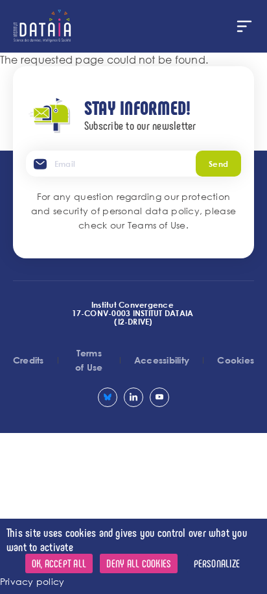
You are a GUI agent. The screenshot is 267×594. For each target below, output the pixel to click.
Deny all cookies (138, 563)
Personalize (217, 563)
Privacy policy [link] (32, 581)
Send (218, 163)
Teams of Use (157, 225)
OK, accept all (59, 563)
